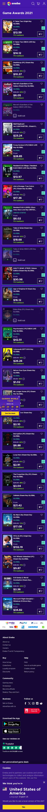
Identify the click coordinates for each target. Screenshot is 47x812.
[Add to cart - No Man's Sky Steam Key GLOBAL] (40, 528)
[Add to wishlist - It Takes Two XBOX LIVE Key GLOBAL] (42, 43)
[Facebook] (25, 703)
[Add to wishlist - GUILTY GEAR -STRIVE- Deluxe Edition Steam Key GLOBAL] (42, 269)
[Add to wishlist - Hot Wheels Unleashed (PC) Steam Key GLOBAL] (42, 557)
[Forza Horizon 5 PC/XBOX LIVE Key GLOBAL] (23, 152)
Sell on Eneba (8, 703)
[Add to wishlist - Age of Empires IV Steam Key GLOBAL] (42, 290)
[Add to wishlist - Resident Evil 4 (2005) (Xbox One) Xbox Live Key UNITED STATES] (42, 208)
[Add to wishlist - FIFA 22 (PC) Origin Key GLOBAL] (42, 537)
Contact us (7, 645)
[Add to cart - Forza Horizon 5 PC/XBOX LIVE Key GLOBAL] (40, 157)
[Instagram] (33, 703)
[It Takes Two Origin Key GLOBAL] (23, 28)
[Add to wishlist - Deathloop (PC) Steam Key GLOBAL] (42, 63)
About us (6, 642)
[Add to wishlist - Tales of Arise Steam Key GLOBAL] (42, 229)
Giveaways (7, 686)
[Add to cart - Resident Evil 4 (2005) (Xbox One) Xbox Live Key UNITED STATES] (40, 220)
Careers (5, 648)
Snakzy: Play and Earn (11, 692)
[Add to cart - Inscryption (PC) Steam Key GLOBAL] (40, 446)
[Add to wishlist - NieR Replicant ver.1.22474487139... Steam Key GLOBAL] (42, 125)
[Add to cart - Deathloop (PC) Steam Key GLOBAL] (40, 75)
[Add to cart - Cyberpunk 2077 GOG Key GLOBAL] (40, 362)
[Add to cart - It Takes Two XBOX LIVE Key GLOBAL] (40, 54)
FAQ (26, 662)
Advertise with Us (9, 706)
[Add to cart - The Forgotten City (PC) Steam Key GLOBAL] (40, 487)
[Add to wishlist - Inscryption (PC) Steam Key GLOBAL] (42, 434)
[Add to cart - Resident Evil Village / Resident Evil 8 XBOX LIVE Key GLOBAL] (40, 178)
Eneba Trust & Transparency (13, 651)
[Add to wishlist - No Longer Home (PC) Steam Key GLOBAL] (42, 392)
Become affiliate (9, 689)
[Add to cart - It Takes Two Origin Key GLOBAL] (40, 34)
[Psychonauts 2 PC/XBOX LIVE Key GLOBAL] (23, 335)
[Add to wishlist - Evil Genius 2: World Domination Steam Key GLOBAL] (42, 578)
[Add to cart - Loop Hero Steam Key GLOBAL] (40, 466)
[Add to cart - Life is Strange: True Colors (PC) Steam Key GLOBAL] (40, 199)
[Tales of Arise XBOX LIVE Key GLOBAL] (23, 255)
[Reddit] (41, 703)
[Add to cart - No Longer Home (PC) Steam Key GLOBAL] (40, 404)
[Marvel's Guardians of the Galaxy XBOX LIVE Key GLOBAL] (23, 111)
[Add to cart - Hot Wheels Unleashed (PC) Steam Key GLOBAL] (40, 569)
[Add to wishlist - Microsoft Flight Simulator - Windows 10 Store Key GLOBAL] (42, 599)
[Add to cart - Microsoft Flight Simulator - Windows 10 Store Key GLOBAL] (40, 611)
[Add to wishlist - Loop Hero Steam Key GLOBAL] (42, 456)
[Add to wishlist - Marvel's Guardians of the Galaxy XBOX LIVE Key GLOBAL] (42, 105)
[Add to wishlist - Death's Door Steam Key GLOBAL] (42, 413)
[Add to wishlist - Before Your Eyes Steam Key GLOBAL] (42, 371)
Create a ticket (29, 668)
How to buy (7, 662)
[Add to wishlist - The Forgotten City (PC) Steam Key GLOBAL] (42, 475)
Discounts (6, 671)
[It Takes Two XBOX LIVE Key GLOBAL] (23, 49)
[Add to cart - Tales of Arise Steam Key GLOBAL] (40, 241)
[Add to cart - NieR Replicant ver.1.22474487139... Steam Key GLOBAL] (40, 137)
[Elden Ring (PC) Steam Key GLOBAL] (23, 315)
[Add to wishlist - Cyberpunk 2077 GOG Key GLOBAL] (42, 350)
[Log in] (44, 3)
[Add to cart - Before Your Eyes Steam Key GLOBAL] (40, 383)
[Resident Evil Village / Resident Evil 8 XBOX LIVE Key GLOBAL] (23, 172)
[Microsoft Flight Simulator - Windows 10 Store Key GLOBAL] (23, 606)
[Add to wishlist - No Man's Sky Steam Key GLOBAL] (42, 516)
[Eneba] (13, 4)
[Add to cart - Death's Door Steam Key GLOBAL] (40, 425)
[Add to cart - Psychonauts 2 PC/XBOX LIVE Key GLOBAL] (40, 341)
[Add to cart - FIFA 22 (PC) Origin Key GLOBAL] (40, 548)
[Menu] (3, 3)
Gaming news (8, 683)
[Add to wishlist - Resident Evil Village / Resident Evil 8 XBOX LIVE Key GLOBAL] (42, 166)
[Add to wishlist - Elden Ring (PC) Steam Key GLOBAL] (42, 310)
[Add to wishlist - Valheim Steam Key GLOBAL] (42, 496)
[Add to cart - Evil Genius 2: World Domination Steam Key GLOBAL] (40, 590)
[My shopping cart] (38, 3)
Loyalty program (9, 668)
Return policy (29, 671)
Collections (7, 665)
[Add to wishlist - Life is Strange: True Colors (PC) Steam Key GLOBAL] (42, 187)
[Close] (44, 782)
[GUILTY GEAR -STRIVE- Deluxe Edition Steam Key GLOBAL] (23, 275)
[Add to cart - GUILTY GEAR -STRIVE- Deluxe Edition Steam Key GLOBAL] (40, 280)
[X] (29, 703)
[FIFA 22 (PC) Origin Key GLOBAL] (23, 543)
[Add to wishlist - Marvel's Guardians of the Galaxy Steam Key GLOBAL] (42, 84)
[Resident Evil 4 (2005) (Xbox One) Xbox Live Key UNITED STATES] (23, 214)
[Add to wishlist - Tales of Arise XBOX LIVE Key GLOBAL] (42, 250)
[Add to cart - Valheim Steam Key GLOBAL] (40, 506)
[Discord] (37, 703)
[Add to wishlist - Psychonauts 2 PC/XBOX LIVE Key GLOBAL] (42, 329)
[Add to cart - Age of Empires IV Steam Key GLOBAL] (40, 301)
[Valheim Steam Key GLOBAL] (23, 501)
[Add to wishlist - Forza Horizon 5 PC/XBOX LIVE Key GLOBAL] (42, 146)
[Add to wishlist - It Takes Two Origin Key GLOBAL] (42, 22)
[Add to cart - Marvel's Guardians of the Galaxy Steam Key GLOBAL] (40, 96)
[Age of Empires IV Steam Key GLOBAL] (23, 296)
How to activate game (32, 665)
